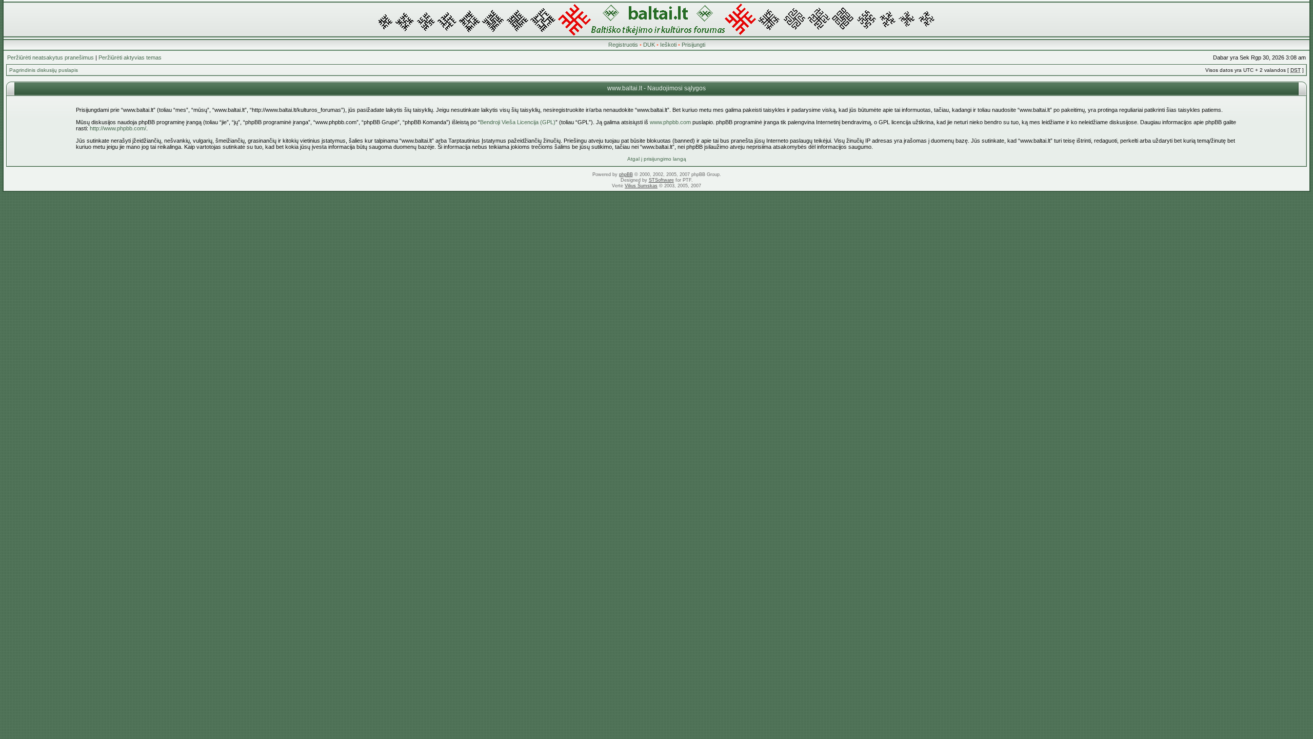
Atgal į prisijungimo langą (656, 159)
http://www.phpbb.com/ (118, 128)
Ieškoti (668, 45)
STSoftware (661, 180)
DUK (649, 45)
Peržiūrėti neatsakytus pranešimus (50, 57)
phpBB (626, 174)
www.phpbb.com (670, 122)
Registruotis (623, 45)
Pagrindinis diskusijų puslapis (43, 70)
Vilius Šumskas (641, 185)
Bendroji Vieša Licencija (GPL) (517, 122)
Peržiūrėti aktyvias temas (130, 57)
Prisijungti (693, 45)
